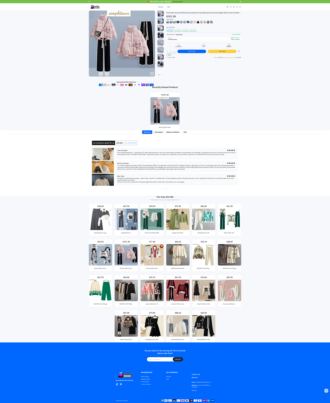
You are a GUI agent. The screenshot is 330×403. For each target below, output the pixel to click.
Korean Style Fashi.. (152, 268)
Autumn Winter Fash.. (203, 304)
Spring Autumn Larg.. (100, 233)
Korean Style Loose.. (165, 127)
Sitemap (194, 390)
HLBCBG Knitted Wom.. (178, 268)
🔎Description (158, 132)
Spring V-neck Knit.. (178, 233)
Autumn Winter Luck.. (178, 304)
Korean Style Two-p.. (100, 268)
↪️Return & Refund (172, 132)
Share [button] (169, 55)
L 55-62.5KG (185, 30)
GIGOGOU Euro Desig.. (229, 268)
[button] (89, 1)
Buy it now (222, 51)
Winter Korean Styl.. (126, 339)
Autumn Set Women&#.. (152, 233)
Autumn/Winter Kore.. (178, 339)
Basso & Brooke (124, 400)
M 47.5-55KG (177, 30)
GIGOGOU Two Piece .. (204, 268)
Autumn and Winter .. (229, 304)
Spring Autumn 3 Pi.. (204, 233)
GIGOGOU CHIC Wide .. (126, 304)
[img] (120, 143)
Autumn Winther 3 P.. (152, 304)
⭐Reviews (147, 132)
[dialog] (230, 7)
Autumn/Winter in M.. (203, 339)
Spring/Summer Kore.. (152, 339)
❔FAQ (184, 132)
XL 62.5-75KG (192, 30)
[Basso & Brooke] (95, 7)
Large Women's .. (126, 233)
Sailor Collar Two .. (229, 233)
